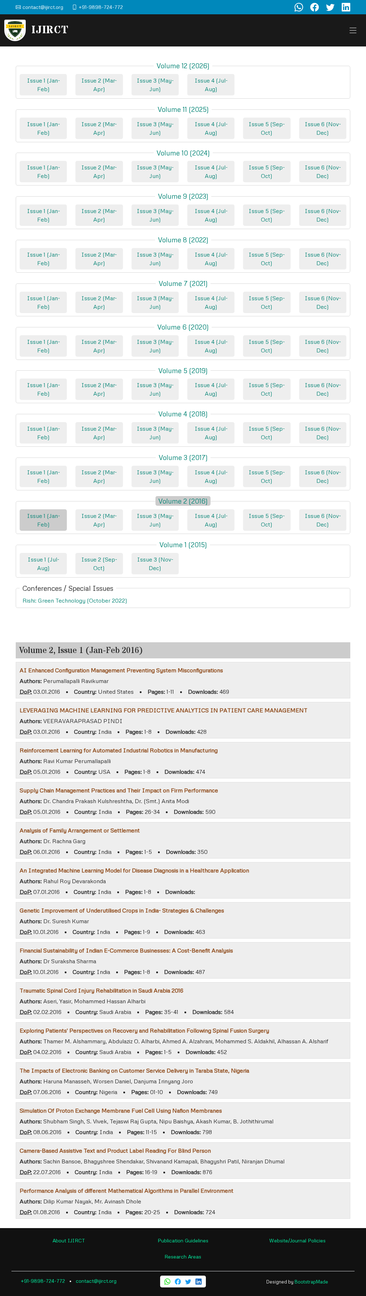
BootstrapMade (311, 1282)
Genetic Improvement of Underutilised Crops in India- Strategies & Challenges (122, 910)
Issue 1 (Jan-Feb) (43, 85)
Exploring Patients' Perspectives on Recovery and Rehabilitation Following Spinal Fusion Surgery (144, 1030)
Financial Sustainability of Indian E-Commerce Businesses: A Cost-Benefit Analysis (126, 950)
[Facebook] (178, 1281)
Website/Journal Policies (297, 1240)
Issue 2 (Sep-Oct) (99, 564)
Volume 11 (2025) (183, 109)
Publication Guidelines (183, 1240)
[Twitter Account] (330, 7)
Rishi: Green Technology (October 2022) (75, 600)
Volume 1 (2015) (183, 544)
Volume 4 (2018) (183, 414)
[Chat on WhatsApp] (299, 7)
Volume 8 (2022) (183, 240)
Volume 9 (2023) (183, 196)
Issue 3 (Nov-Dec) (155, 564)
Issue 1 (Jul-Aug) (43, 564)
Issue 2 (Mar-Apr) (99, 85)
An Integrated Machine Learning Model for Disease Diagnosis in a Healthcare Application (134, 870)
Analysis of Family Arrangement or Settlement (80, 830)
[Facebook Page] (314, 7)
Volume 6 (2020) (183, 327)
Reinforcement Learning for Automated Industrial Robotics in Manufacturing (119, 750)
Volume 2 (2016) (183, 501)
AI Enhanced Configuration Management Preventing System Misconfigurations (121, 670)
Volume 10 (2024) (183, 153)
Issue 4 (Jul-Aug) (211, 85)
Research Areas (182, 1256)
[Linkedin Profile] (346, 7)
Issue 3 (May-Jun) (155, 85)
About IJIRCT (69, 1240)
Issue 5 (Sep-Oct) (266, 128)
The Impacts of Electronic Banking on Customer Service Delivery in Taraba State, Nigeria (134, 1070)
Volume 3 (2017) (183, 457)
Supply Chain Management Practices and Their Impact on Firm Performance (119, 790)
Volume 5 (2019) (183, 370)
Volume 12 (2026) (183, 65)
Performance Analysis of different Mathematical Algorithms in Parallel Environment (126, 1190)
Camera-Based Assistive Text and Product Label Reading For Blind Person (115, 1150)
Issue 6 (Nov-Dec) (323, 128)
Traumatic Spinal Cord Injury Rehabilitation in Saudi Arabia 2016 (101, 990)
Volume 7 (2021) (183, 283)
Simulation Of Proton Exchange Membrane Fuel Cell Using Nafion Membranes (121, 1110)
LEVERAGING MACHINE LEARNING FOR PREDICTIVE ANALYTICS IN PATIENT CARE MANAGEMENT (163, 710)
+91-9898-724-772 (43, 1281)
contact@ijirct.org (96, 1281)
